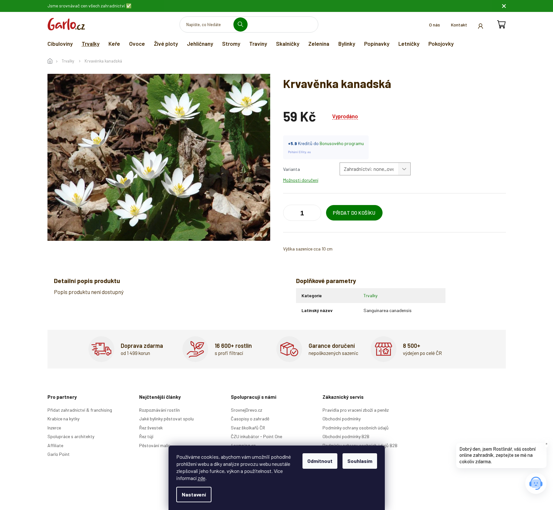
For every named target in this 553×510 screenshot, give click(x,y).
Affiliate (55, 445)
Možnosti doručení (300, 180)
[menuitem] (60, 43)
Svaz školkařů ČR (248, 427)
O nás (434, 24)
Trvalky (370, 295)
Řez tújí (146, 436)
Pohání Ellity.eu (299, 152)
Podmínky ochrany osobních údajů (356, 427)
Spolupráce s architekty (70, 436)
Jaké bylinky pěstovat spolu (166, 418)
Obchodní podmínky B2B (346, 436)
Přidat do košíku (354, 213)
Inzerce (54, 427)
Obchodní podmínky (342, 418)
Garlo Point (58, 454)
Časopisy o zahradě (250, 418)
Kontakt (459, 24)
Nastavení (194, 494)
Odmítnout (320, 461)
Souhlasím (359, 461)
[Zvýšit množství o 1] (289, 214)
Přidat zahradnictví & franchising (79, 410)
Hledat (243, 24)
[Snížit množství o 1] (314, 214)
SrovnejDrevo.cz (246, 410)
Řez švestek (151, 427)
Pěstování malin (154, 445)
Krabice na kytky (63, 418)
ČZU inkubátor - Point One (256, 436)
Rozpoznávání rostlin (159, 410)
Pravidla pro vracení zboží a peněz (356, 410)
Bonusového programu (342, 143)
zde (201, 478)
